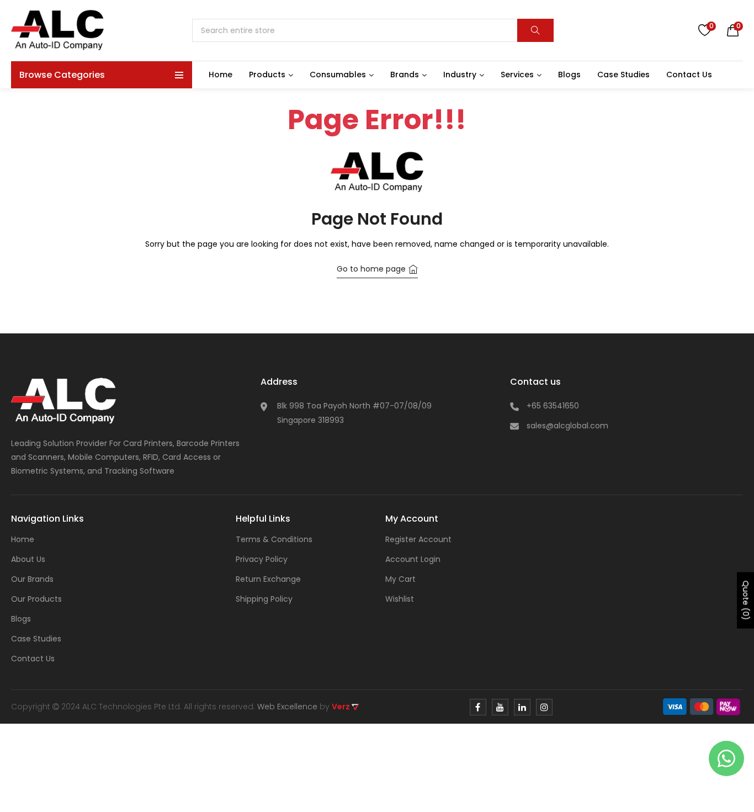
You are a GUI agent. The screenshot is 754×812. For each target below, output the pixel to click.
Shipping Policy (264, 598)
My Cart (400, 579)
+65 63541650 (553, 405)
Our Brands (32, 579)
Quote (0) (745, 600)
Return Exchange (268, 579)
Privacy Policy (262, 559)
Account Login (412, 559)
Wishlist (399, 598)
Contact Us (33, 658)
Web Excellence (287, 706)
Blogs (21, 618)
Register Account (418, 539)
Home (22, 539)
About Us (28, 559)
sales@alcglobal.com (567, 425)
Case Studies (36, 638)
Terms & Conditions (274, 539)
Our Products (36, 598)
